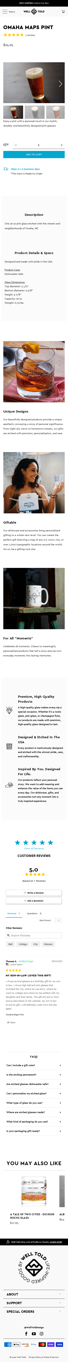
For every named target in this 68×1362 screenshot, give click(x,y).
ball (10, 944)
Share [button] (13, 1022)
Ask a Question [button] (35, 900)
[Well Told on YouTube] (34, 1334)
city (35, 944)
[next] (60, 84)
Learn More (56, 1242)
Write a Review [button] (35, 892)
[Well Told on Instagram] (41, 1334)
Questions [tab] (32, 913)
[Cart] (63, 11)
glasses (48, 944)
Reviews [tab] (11, 913)
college (23, 944)
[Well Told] (34, 11)
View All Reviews (34, 848)
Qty (6, 144)
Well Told (21, 1357)
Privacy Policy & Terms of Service (43, 1357)
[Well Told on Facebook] (26, 1334)
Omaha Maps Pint (15, 1014)
